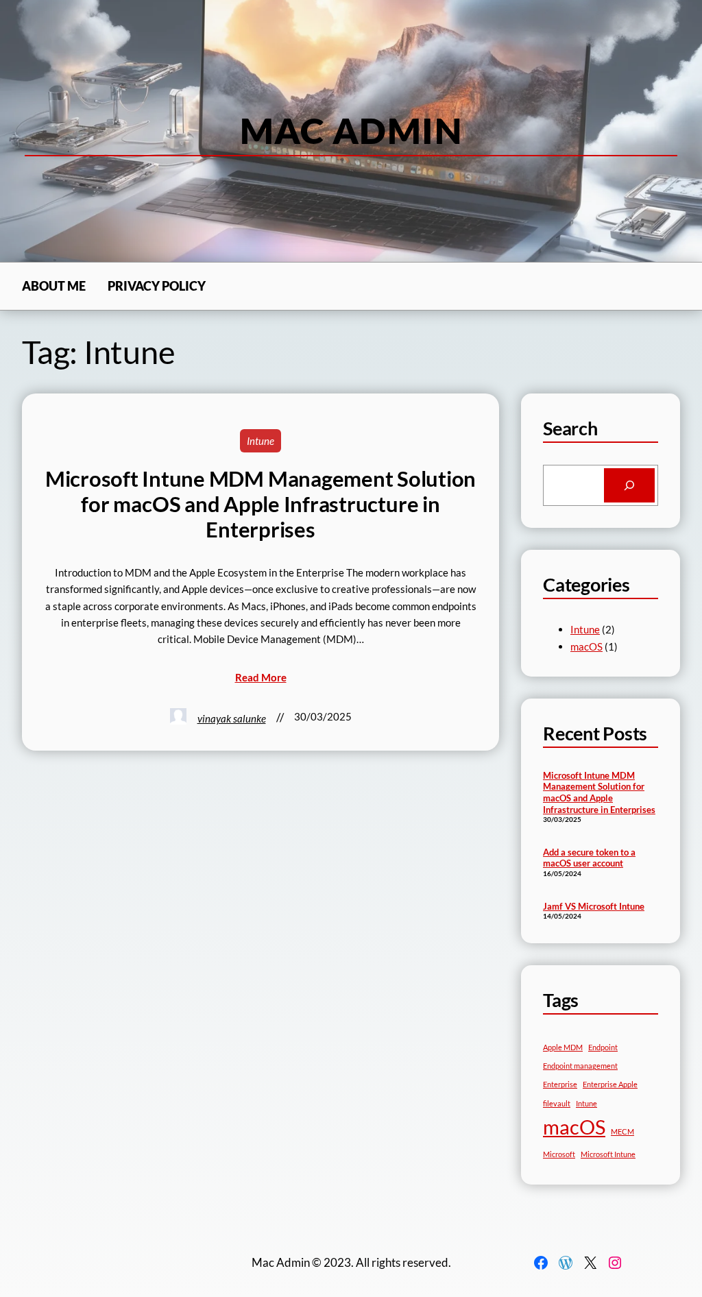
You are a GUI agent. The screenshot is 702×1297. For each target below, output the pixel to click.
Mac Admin (351, 130)
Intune (260, 441)
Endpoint (603, 1047)
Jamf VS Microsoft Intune (593, 906)
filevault (556, 1103)
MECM (622, 1131)
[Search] (629, 485)
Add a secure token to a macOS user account (589, 858)
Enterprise (560, 1084)
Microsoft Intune (608, 1154)
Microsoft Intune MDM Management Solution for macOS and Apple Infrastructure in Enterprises (260, 504)
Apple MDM (563, 1047)
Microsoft (559, 1154)
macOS (586, 646)
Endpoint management (580, 1065)
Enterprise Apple (610, 1084)
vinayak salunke (231, 718)
